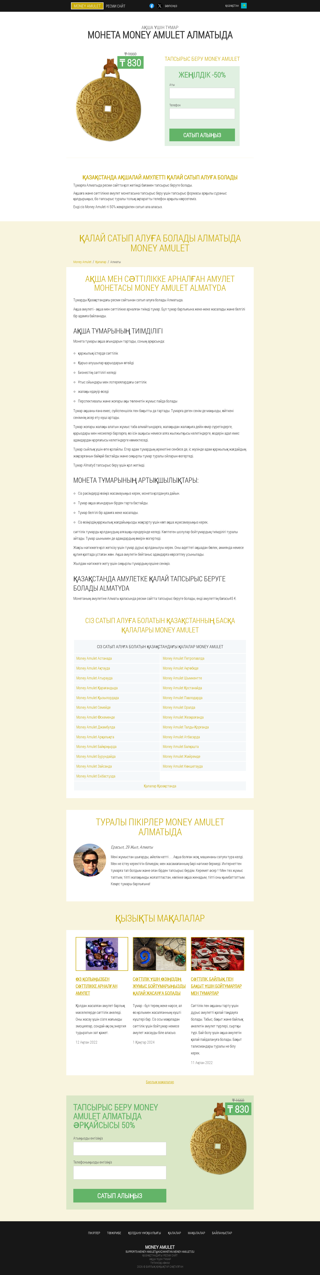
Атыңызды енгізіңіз (88, 1138)
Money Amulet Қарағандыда (97, 687)
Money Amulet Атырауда (94, 677)
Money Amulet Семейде (93, 707)
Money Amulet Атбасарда (181, 736)
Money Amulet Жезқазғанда (183, 717)
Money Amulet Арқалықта (95, 736)
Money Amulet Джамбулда (95, 726)
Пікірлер (94, 1233)
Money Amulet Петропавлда (183, 658)
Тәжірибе (114, 1233)
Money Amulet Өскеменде (95, 717)
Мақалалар (196, 1233)
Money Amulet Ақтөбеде (180, 668)
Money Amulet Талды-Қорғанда (186, 726)
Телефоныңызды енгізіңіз (92, 1162)
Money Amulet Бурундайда (95, 756)
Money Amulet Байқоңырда (96, 746)
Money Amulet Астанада (94, 658)
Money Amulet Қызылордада (97, 697)
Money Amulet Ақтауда (93, 668)
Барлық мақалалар (160, 1081)
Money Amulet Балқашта (181, 746)
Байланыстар (222, 1233)
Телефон (175, 105)
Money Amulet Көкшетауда (183, 766)
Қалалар (174, 1233)
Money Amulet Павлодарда (182, 697)
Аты (172, 84)
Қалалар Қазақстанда (160, 785)
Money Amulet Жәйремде (181, 756)
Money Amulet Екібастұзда (95, 775)
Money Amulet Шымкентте (182, 677)
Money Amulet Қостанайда (182, 687)
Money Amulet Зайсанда (94, 766)
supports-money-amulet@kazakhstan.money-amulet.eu (160, 1251)
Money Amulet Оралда (179, 707)
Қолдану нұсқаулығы (144, 1233)
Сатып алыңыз (202, 135)
